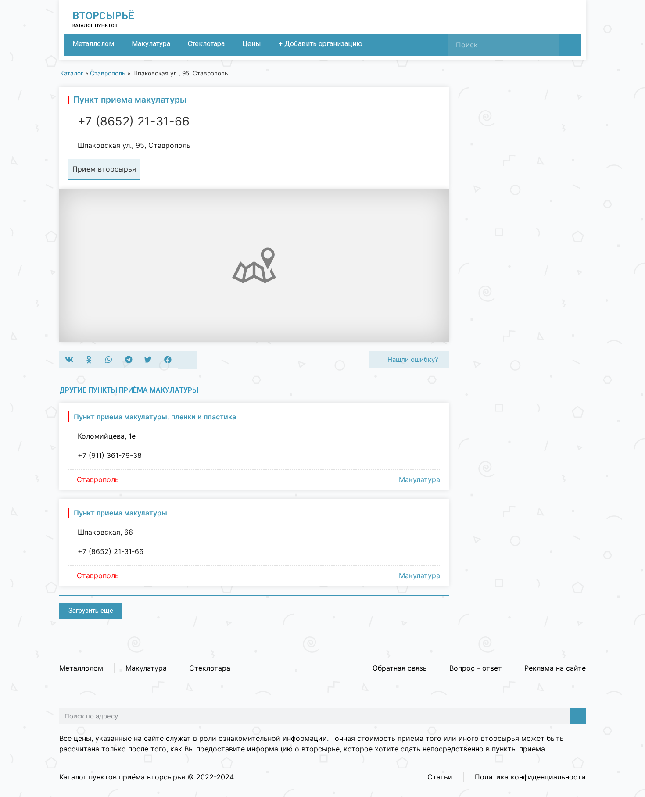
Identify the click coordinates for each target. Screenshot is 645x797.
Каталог (71, 73)
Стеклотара (206, 43)
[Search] (570, 45)
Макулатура (151, 43)
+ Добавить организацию (320, 43)
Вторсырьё (103, 16)
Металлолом (93, 43)
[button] (69, 359)
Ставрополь (107, 73)
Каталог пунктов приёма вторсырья (122, 776)
